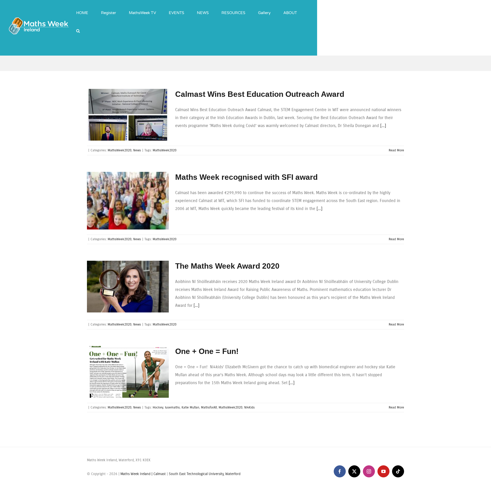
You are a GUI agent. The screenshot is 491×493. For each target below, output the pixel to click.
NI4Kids (249, 407)
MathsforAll (209, 407)
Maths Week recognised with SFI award (246, 177)
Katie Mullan (190, 407)
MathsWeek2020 (119, 150)
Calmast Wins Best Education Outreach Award (259, 94)
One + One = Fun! (207, 351)
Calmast (159, 474)
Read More (396, 150)
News (137, 150)
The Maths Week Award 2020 (227, 266)
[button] (78, 27)
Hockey (158, 407)
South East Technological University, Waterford (204, 474)
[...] (383, 125)
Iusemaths (172, 407)
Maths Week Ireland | (136, 474)
